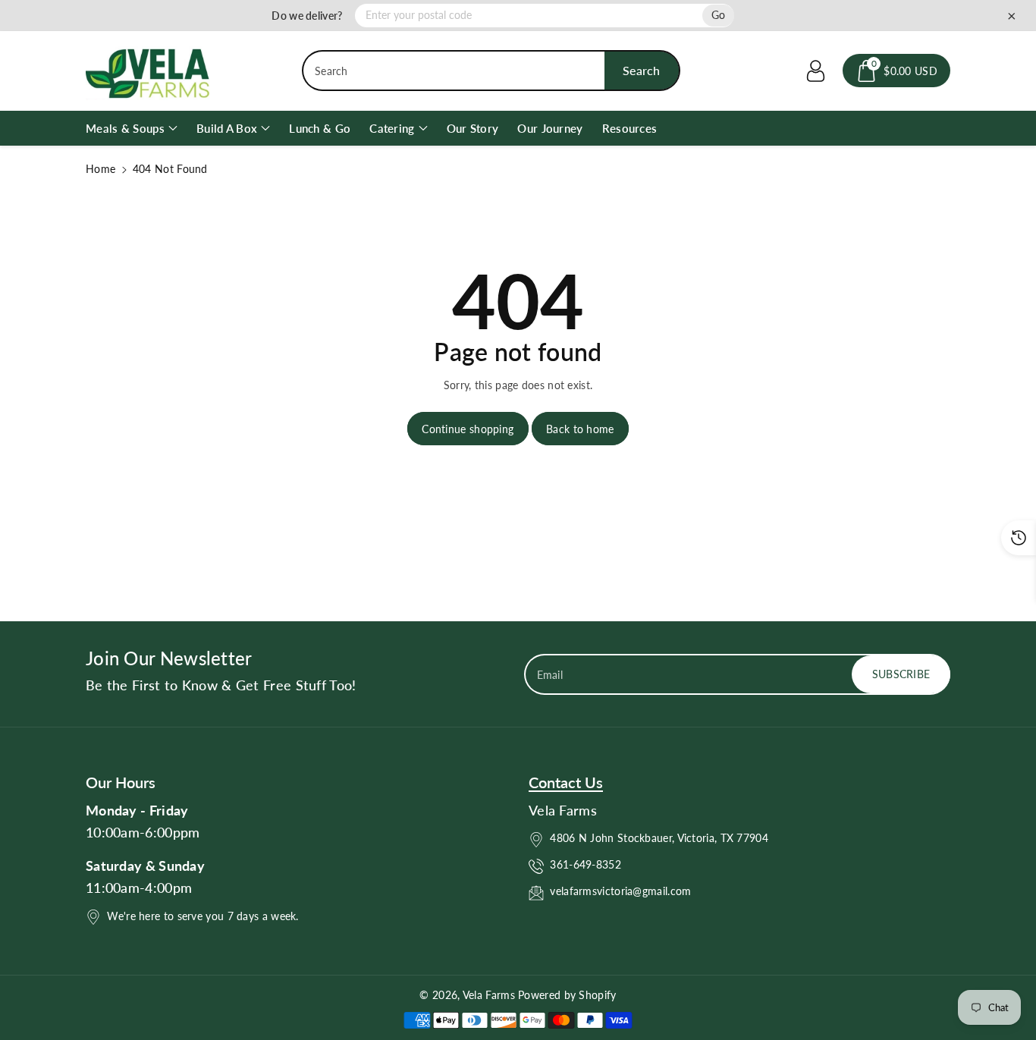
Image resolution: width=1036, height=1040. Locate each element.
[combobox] (491, 71)
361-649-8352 (585, 864)
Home (100, 168)
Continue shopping (467, 429)
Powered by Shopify (567, 994)
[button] (896, 70)
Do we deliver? (307, 15)
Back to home (580, 429)
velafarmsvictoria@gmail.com (620, 890)
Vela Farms (490, 994)
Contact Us (566, 782)
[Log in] (815, 70)
